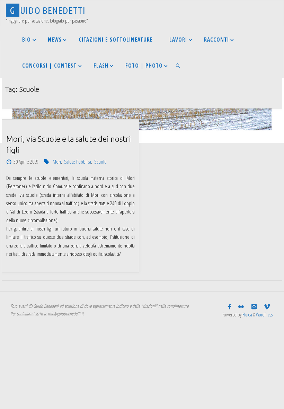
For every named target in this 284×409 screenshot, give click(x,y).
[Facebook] (230, 306)
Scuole (100, 161)
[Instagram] (254, 306)
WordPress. (265, 314)
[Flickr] (241, 306)
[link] (178, 65)
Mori (57, 161)
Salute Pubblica (77, 161)
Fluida (246, 314)
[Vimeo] (266, 306)
